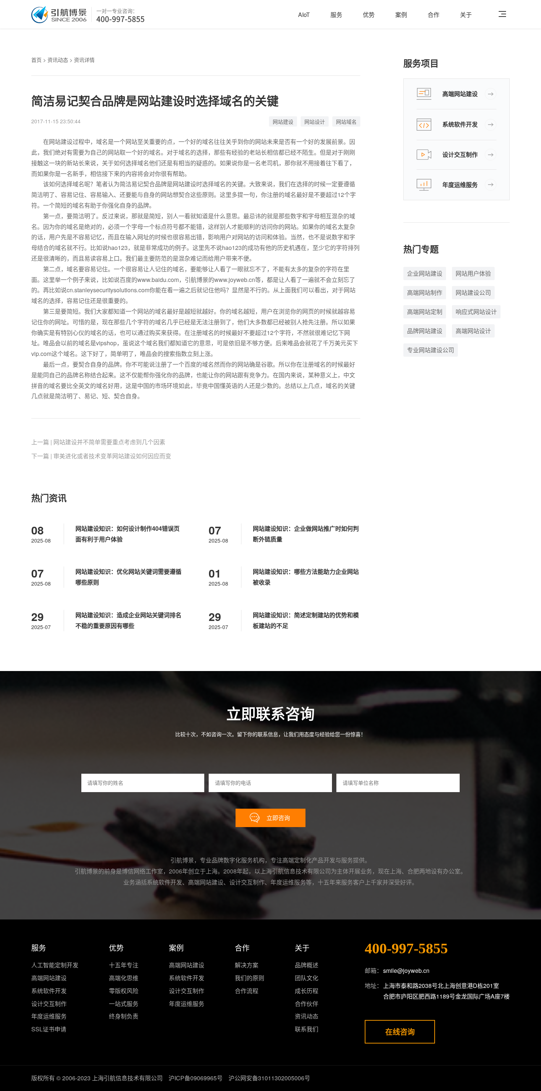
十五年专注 (123, 965)
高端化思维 (123, 978)
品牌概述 (306, 965)
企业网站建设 (424, 273)
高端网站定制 (424, 311)
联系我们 (306, 1029)
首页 (36, 59)
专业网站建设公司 (430, 350)
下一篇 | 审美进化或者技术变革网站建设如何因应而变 (101, 456)
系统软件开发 (460, 124)
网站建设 (283, 121)
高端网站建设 (460, 93)
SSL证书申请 (48, 1029)
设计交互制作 (460, 154)
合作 (433, 14)
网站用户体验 (473, 273)
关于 (466, 14)
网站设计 (314, 121)
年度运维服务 (460, 184)
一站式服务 (123, 1003)
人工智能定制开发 (54, 965)
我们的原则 (249, 978)
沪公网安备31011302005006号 (269, 1078)
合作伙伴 (306, 1003)
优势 (369, 14)
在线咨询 (400, 1031)
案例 (401, 14)
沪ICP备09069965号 (196, 1078)
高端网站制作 (424, 292)
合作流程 (246, 990)
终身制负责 (123, 1016)
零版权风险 (123, 990)
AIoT (304, 14)
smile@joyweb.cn (406, 970)
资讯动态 (57, 59)
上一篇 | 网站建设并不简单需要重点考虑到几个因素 (98, 442)
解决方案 (246, 965)
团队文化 (306, 978)
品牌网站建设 (424, 330)
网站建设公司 (473, 292)
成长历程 (306, 990)
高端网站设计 (473, 330)
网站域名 (346, 121)
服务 (336, 14)
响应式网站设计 (476, 311)
